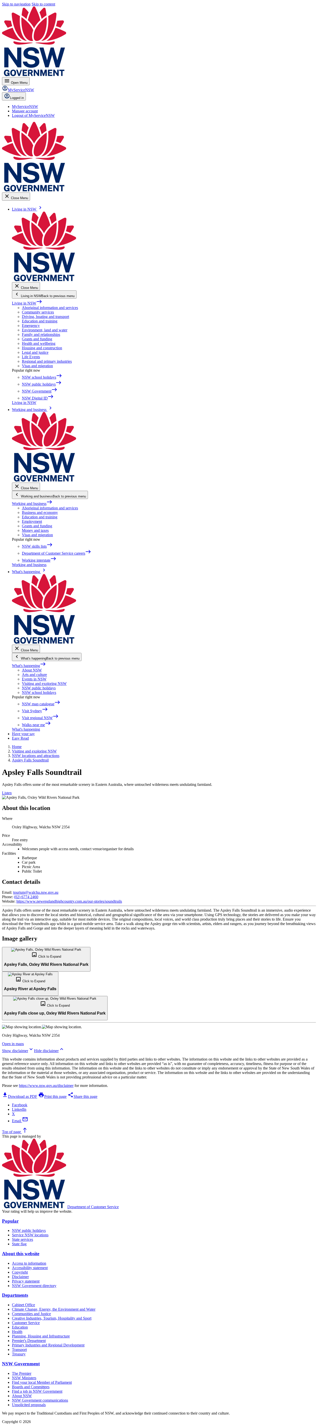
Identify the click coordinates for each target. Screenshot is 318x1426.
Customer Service (26, 1323)
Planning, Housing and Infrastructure (41, 1336)
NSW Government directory (34, 1286)
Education (20, 1327)
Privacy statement (26, 1281)
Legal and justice (35, 352)
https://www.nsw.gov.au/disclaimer (46, 1085)
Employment (32, 521)
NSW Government (21, 1363)
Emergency (31, 325)
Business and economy (40, 512)
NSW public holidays (39, 688)
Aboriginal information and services (50, 308)
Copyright (20, 1272)
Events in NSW (34, 679)
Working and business (32, 503)
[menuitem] (25, 106)
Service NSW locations (30, 1235)
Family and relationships (41, 334)
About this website (20, 1253)
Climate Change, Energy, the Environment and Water (53, 1309)
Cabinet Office (23, 1305)
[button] (46, 959)
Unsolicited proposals (29, 1405)
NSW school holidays (39, 692)
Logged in (17, 98)
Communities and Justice (31, 1314)
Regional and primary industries (47, 361)
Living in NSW (27, 303)
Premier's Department (29, 1340)
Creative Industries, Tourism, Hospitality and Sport (51, 1318)
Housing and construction (42, 348)
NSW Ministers (24, 1378)
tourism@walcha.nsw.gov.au (35, 892)
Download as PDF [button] (19, 1096)
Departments (15, 1295)
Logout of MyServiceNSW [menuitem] (33, 115)
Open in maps (13, 1044)
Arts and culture (34, 674)
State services (22, 1239)
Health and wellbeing (38, 343)
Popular (10, 1221)
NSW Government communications (40, 1400)
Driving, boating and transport (45, 316)
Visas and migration (37, 366)
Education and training (39, 321)
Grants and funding (37, 339)
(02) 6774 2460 (26, 897)
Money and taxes (35, 530)
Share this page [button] (82, 1096)
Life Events (31, 357)
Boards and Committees (30, 1387)
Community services (38, 312)
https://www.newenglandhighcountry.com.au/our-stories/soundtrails (69, 901)
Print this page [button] (52, 1096)
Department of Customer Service (93, 1207)
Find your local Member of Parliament (42, 1382)
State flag (19, 1244)
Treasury (19, 1354)
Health (17, 1332)
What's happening (29, 666)
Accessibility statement (30, 1268)
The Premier (21, 1373)
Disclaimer (20, 1277)
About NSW (32, 670)
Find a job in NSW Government (37, 1391)
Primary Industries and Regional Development (48, 1345)
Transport (19, 1349)
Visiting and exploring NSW (44, 683)
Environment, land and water (44, 330)
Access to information (29, 1263)
